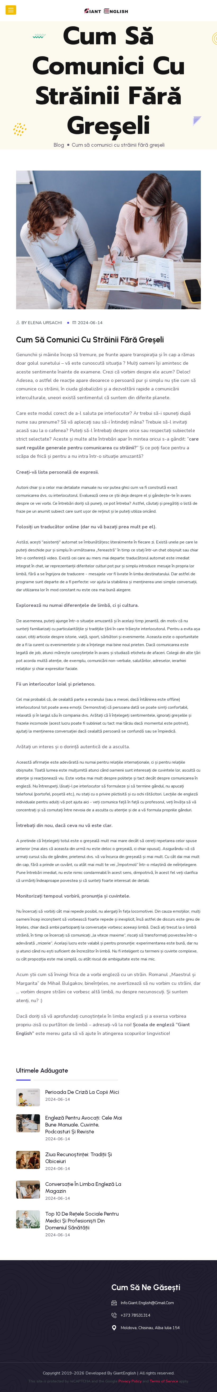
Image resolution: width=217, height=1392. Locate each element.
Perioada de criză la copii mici (82, 1092)
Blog (59, 145)
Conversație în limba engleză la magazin (83, 1187)
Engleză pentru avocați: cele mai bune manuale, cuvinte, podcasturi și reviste (83, 1125)
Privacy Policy (130, 1381)
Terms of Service (164, 1381)
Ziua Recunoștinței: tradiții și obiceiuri (78, 1157)
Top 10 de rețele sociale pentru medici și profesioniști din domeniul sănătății (82, 1221)
